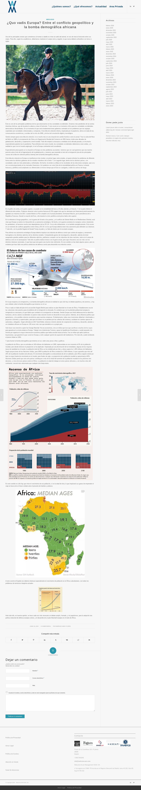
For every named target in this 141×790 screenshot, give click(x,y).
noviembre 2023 (111, 82)
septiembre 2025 (111, 37)
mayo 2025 (109, 42)
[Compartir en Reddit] (78, 640)
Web (33, 685)
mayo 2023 (109, 96)
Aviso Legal (61, 788)
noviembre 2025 (111, 32)
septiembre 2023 (111, 87)
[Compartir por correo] (89, 640)
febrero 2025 (110, 49)
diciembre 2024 (111, 54)
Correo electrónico (38, 678)
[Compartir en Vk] (66, 640)
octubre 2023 (110, 84)
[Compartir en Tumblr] (55, 640)
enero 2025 (109, 51)
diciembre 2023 (111, 80)
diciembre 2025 (111, 30)
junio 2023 (109, 94)
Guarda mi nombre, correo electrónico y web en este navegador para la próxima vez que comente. (37, 692)
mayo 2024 (109, 68)
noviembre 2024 (111, 56)
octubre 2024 (110, 58)
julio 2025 (109, 39)
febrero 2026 (110, 25)
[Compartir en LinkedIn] (44, 640)
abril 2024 (109, 70)
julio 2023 (109, 91)
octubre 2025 (110, 35)
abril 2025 (109, 44)
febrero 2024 (110, 75)
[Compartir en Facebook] (11, 640)
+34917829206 (79, 758)
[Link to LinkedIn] (130, 6)
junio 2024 (109, 65)
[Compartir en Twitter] (22, 640)
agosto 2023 (110, 89)
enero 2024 (109, 77)
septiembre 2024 (111, 61)
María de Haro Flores (63, 626)
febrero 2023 (110, 103)
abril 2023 (109, 99)
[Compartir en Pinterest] (33, 640)
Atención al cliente (12, 762)
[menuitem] (61, 6)
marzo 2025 (109, 47)
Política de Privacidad (74, 788)
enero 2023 (109, 106)
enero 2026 (109, 28)
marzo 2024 (109, 73)
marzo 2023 (109, 101)
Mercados (50, 19)
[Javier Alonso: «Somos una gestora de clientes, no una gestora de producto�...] (1, 395)
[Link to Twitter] (133, 6)
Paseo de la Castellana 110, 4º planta (86, 749)
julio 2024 (109, 63)
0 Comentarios (46, 626)
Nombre (35, 670)
